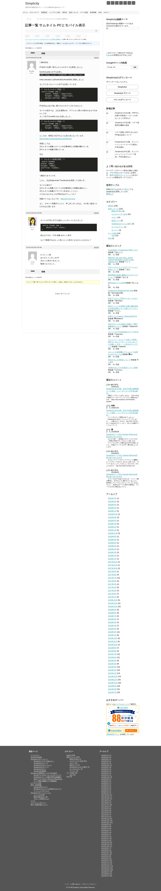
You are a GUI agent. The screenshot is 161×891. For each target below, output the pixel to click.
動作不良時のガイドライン (120, 175)
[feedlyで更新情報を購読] (129, 3)
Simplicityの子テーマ (41, 763)
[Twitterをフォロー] (108, 3)
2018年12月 (112, 533)
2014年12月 (112, 676)
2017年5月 (112, 584)
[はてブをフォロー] (117, 3)
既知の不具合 (116, 211)
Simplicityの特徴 (36, 757)
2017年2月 (112, 594)
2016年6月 (112, 619)
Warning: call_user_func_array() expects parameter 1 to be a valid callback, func (121, 260)
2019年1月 (112, 530)
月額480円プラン (113, 734)
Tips (113, 235)
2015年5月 (112, 661)
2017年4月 (112, 587)
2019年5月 (112, 521)
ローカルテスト (117, 227)
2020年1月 (112, 511)
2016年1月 (112, 635)
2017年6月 (112, 581)
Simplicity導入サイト (41, 787)
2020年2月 (112, 508)
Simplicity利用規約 (40, 771)
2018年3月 (112, 552)
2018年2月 (112, 556)
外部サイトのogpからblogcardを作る (122, 316)
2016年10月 (112, 606)
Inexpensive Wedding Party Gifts (120, 291)
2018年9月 (112, 536)
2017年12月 (112, 562)
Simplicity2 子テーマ (122, 93)
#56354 (96, 213)
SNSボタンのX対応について (119, 360)
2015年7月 (112, 654)
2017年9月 (112, 571)
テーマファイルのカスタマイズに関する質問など (47, 39)
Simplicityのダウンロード (39, 759)
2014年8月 (112, 689)
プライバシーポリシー (38, 803)
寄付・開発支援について (39, 805)
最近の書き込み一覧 (41, 797)
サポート (107, 12)
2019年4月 (112, 524)
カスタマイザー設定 (119, 214)
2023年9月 (112, 501)
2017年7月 (112, 578)
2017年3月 (112, 591)
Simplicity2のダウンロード (43, 765)
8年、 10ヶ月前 (76, 43)
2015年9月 (112, 648)
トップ (67, 884)
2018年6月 (112, 543)
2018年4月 (112, 549)
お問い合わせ (75, 884)
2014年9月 (112, 686)
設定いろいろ (73, 12)
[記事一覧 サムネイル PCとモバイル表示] (47, 36)
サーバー (115, 230)
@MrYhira (114, 189)
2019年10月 (112, 514)
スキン (114, 217)
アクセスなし (35, 755)
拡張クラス (115, 221)
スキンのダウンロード (122, 100)
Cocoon (109, 55)
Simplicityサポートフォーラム (41, 793)
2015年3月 (112, 667)
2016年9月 (112, 610)
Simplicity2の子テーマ (41, 767)
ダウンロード (34, 12)
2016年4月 (112, 626)
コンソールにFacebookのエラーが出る (123, 332)
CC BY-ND (69, 887)
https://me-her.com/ (68, 199)
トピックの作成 (39, 795)
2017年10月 (112, 568)
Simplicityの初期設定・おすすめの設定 (44, 773)
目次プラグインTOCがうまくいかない (123, 298)
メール (33, 801)
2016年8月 (112, 613)
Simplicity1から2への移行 (121, 224)
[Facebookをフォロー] (112, 3)
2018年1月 (112, 559)
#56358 (96, 247)
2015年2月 (112, 670)
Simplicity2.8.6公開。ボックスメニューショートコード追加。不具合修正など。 (127, 154)
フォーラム (28, 39)
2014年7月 (112, 692)
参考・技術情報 (36, 785)
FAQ (100, 12)
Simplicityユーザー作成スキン (44, 761)
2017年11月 (112, 565)
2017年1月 (112, 597)
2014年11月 (112, 680)
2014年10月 (112, 683)
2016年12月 (112, 600)
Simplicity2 (122, 87)
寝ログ (127, 189)
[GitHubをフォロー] (121, 3)
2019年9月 (112, 517)
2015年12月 (112, 638)
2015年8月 (112, 651)
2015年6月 (112, 657)
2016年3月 (112, 629)
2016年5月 (112, 622)
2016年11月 (112, 603)
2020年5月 (112, 505)
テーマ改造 (84, 12)
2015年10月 (112, 645)
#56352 (96, 57)
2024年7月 (112, 498)
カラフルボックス (122, 704)
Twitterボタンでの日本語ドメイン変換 (123, 368)
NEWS (64, 12)
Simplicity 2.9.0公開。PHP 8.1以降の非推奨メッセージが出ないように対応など (127, 115)
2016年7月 (112, 616)
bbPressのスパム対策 (116, 283)
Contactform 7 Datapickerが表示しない (123, 250)
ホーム (25, 12)
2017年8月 (112, 575)
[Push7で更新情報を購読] (125, 3)
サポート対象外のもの (41, 799)
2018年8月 (112, 540)
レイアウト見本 (55, 12)
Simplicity (32, 3)
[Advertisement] (43, 310)
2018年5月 (112, 546)
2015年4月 (112, 664)
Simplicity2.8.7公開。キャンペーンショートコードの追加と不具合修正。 (127, 144)
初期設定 (44, 12)
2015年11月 (112, 641)
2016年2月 (112, 632)
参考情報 (93, 12)
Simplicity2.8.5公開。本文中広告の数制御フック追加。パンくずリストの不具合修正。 (122, 391)
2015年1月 (112, 673)
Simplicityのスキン (40, 769)
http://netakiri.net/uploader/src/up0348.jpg (56, 139)
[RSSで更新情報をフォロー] (133, 3)
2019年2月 (112, 527)
